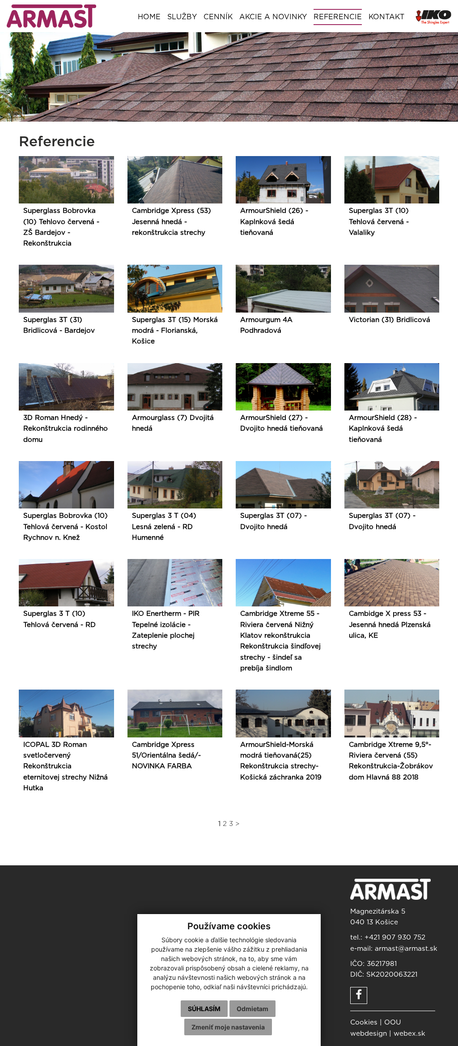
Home (149, 17)
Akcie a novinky (273, 17)
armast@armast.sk (406, 948)
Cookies (363, 1022)
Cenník (218, 17)
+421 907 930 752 (395, 937)
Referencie (338, 17)
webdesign (368, 1033)
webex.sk (409, 1033)
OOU (392, 1022)
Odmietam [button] (252, 1008)
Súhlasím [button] (204, 1008)
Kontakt (386, 17)
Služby (182, 17)
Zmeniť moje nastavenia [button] (228, 1027)
